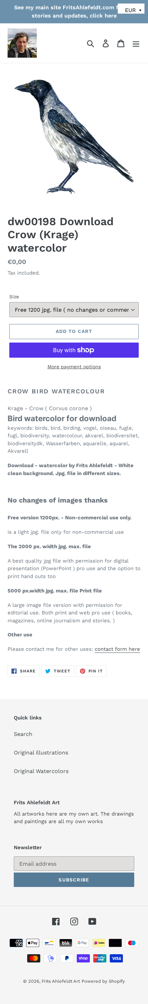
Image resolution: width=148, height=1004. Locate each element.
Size (14, 296)
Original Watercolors (41, 771)
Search (23, 734)
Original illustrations (41, 752)
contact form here (117, 649)
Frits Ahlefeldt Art (61, 981)
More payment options (74, 366)
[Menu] (136, 43)
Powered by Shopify (103, 981)
